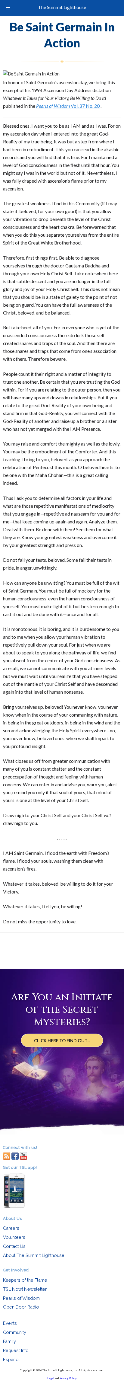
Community (14, 1332)
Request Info (16, 1350)
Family (9, 1341)
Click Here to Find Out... (62, 1040)
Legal (50, 1378)
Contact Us (14, 1246)
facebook (15, 1155)
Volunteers (14, 1237)
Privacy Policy (68, 1378)
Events (10, 1323)
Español (11, 1359)
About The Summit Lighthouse (33, 1255)
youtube (23, 1155)
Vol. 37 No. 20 (68, 106)
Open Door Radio (21, 1306)
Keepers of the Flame (25, 1280)
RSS (6, 1155)
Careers (11, 1228)
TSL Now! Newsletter (25, 1289)
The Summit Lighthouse (62, 7)
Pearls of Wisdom (21, 1298)
